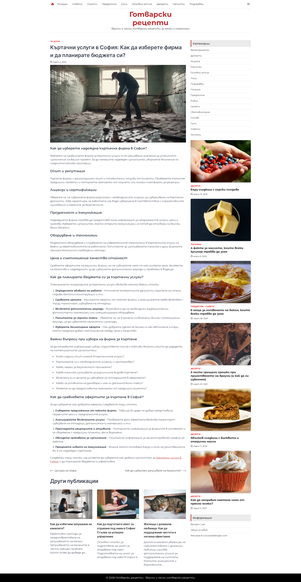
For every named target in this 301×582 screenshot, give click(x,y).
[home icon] (52, 4)
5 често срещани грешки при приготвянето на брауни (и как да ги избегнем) (220, 376)
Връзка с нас (198, 524)
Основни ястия (142, 4)
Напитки (179, 4)
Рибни (194, 100)
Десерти (162, 4)
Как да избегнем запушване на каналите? (71, 526)
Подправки (197, 4)
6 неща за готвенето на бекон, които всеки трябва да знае (220, 312)
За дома (55, 41)
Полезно (62, 4)
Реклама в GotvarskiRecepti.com (209, 535)
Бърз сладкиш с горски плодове (215, 189)
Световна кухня (200, 112)
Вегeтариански (200, 50)
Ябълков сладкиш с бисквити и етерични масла (215, 439)
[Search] (248, 4)
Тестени (196, 134)
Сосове (195, 117)
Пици (194, 78)
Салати (92, 4)
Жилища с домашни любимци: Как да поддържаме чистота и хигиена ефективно (160, 530)
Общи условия (199, 530)
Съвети (77, 4)
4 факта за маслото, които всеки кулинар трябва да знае (217, 249)
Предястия (109, 4)
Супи (124, 4)
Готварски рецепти (150, 18)
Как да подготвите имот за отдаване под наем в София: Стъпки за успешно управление (116, 530)
